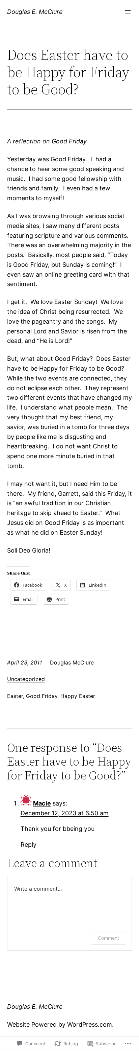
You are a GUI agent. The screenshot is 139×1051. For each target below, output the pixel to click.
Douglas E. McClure (35, 11)
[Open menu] (128, 12)
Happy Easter (77, 696)
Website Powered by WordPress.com (59, 1024)
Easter (15, 696)
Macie (42, 803)
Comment (108, 938)
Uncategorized (26, 679)
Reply (28, 844)
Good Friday (41, 696)
